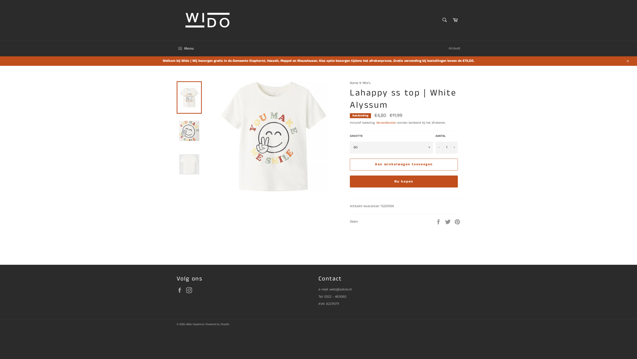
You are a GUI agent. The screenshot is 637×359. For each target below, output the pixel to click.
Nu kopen (404, 181)
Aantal (440, 136)
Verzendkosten (386, 122)
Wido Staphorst (195, 324)
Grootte (356, 136)
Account (454, 48)
